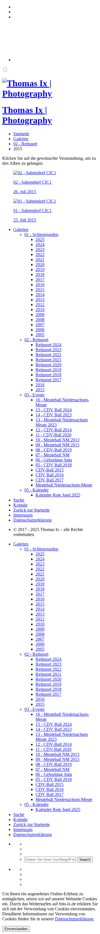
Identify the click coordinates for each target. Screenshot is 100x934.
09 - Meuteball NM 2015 (57, 445)
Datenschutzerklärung (32, 520)
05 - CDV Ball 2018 (54, 465)
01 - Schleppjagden (41, 234)
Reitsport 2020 (48, 364)
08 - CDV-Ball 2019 (54, 450)
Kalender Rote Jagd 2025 (58, 495)
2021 (40, 259)
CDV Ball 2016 (50, 475)
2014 (40, 294)
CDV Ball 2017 (50, 480)
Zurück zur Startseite (31, 510)
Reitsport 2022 (48, 354)
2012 (40, 304)
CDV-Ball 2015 (50, 470)
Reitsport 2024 (48, 344)
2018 (40, 274)
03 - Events (34, 394)
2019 (40, 269)
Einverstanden (16, 929)
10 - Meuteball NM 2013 (57, 439)
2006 (40, 329)
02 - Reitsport (36, 339)
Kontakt (20, 505)
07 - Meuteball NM (52, 455)
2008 (40, 319)
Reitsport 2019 (48, 369)
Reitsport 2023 (48, 349)
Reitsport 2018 (48, 374)
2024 (40, 244)
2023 (40, 249)
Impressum (22, 515)
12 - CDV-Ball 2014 (54, 429)
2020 (40, 264)
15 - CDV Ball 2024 (54, 409)
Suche (18, 500)
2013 (40, 299)
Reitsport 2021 (48, 359)
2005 (40, 334)
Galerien (20, 229)
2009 (40, 314)
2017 (40, 279)
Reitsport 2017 (48, 379)
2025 (40, 239)
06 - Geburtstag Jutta (54, 460)
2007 (40, 324)
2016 (40, 284)
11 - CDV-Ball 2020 (53, 434)
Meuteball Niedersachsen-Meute (64, 485)
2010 (40, 309)
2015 (40, 289)
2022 (40, 254)
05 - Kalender (36, 490)
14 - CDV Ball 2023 (54, 414)
